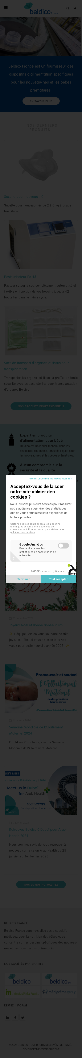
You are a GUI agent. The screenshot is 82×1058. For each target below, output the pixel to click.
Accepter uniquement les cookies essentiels (50, 478)
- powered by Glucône (48, 571)
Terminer (23, 579)
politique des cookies (22, 532)
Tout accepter (58, 579)
